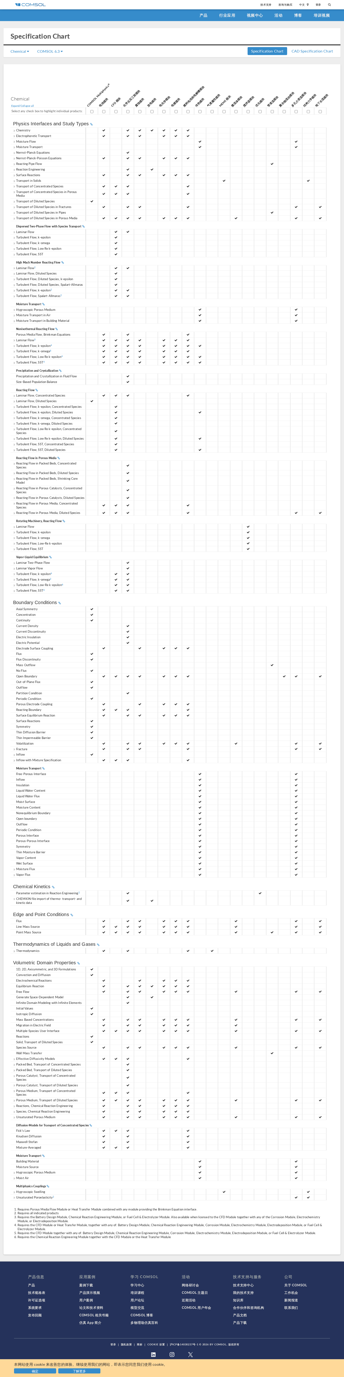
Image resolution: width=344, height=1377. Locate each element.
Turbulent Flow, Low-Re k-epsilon (39, 543)
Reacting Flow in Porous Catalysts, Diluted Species (50, 497)
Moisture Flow (26, 141)
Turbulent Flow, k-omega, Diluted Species (44, 423)
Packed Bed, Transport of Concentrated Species (48, 1064)
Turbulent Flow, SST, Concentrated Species (45, 444)
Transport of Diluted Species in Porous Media (46, 218)
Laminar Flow (25, 232)
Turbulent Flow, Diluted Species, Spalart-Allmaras (49, 284)
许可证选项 (36, 1300)
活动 (278, 15)
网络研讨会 (190, 1285)
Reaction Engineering (30, 169)
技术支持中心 (243, 1285)
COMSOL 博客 (142, 1315)
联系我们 (291, 1307)
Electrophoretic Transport (33, 136)
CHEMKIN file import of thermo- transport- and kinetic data (49, 900)
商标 (140, 1344)
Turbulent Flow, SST (29, 254)
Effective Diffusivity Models (35, 1058)
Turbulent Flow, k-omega (33, 243)
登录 (318, 4)
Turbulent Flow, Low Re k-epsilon (38, 248)
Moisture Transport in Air (33, 315)
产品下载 (240, 1322)
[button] (80, 1370)
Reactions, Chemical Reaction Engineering (44, 1105)
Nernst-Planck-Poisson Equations (39, 158)
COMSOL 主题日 (195, 1292)
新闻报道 (291, 1300)
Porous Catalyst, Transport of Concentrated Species (45, 1077)
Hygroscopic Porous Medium (35, 309)
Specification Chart (267, 51)
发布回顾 (35, 1315)
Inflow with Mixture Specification (38, 760)
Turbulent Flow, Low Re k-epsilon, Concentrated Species (48, 431)
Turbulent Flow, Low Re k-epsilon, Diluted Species (50, 438)
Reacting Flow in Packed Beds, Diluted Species (47, 473)
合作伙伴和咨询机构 (248, 1307)
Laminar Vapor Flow (29, 568)
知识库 (238, 1300)
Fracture (21, 749)
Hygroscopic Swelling (30, 1191)
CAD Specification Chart (312, 51)
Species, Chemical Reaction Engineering (43, 1111)
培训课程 (137, 1292)
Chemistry (23, 130)
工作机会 (291, 1292)
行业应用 (227, 15)
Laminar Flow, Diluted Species (36, 273)
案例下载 (86, 1285)
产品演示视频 (89, 1292)
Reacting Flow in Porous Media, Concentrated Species (47, 505)
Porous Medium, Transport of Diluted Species (47, 1100)
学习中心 (137, 1285)
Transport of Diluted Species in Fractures (43, 206)
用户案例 (86, 1300)
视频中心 (255, 15)
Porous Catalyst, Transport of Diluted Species (47, 1085)
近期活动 (189, 1300)
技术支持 (265, 4)
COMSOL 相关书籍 (94, 1315)
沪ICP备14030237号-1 (184, 1344)
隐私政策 (126, 1344)
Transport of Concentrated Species (39, 186)
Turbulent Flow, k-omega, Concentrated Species (48, 418)
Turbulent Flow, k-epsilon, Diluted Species (44, 412)
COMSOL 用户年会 (196, 1307)
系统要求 (35, 1307)
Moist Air (22, 1178)
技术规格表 (36, 1292)
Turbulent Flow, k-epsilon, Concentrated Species (49, 406)
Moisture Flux (25, 869)
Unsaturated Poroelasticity (35, 1197)
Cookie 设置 (156, 1344)
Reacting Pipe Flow (29, 163)
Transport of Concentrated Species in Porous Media (46, 193)
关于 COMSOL (295, 1285)
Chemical (19, 51)
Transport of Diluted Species (35, 201)
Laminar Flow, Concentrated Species (40, 395)
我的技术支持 (243, 1292)
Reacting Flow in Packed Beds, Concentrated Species (46, 465)
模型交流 (137, 1307)
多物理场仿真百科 (144, 1322)
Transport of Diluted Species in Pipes (41, 212)
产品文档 (240, 1315)
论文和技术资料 (91, 1307)
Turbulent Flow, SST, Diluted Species (41, 449)
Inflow (20, 754)
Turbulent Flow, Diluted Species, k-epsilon (44, 279)
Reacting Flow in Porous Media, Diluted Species (48, 512)
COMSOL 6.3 (49, 51)
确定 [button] (35, 1371)
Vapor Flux (23, 874)
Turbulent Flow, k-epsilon (33, 237)
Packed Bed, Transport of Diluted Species (44, 1070)
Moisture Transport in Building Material (42, 320)
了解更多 (79, 1371)
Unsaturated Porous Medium (35, 1117)
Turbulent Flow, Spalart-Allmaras (39, 295)
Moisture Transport (29, 147)
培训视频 (322, 15)
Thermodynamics (28, 950)
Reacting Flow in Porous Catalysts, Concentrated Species (49, 490)
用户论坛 (137, 1300)
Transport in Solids (28, 180)
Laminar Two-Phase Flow (33, 562)
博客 (298, 15)
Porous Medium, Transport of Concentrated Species (45, 1092)
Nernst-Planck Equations (33, 152)
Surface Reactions (28, 175)
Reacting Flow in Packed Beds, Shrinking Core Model (47, 480)
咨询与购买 (285, 4)
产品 (204, 15)
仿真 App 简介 (90, 1322)
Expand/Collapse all (22, 106)
